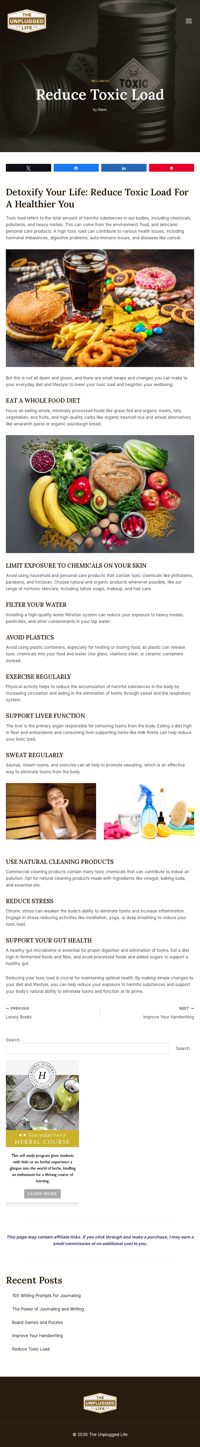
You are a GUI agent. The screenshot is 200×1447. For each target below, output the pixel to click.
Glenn (102, 110)
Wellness (100, 81)
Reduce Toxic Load (31, 1349)
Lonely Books (19, 1013)
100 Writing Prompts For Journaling (46, 1295)
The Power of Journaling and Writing (48, 1309)
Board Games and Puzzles (37, 1322)
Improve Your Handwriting (168, 1013)
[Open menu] (191, 21)
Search (13, 1040)
